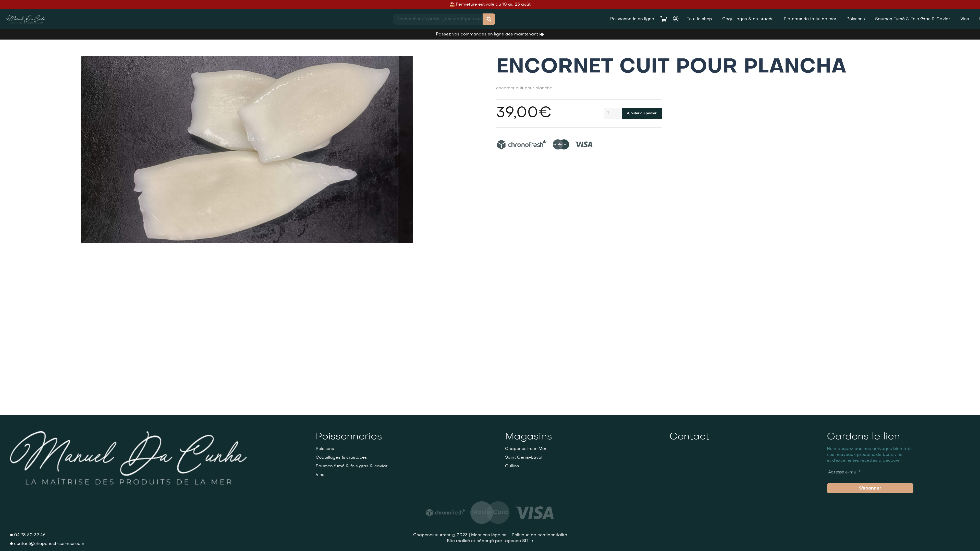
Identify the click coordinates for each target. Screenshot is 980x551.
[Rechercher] (489, 19)
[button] (405, 64)
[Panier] (663, 19)
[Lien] (25, 19)
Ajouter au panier (642, 113)
